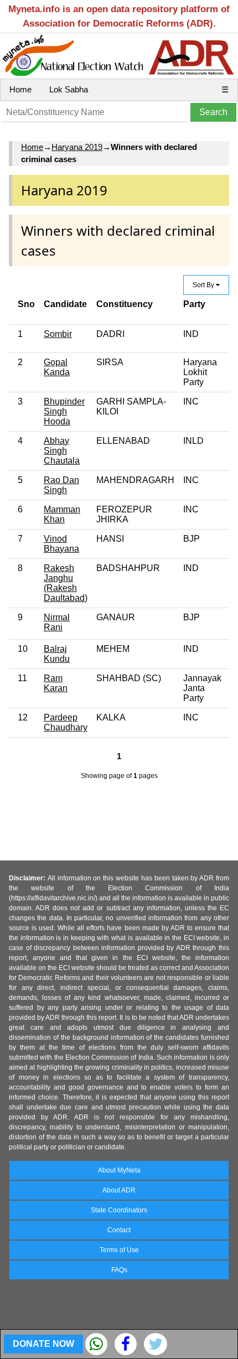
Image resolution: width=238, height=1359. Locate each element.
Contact (119, 1230)
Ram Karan (56, 683)
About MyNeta (119, 1170)
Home (20, 89)
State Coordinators (119, 1210)
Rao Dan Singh (61, 485)
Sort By (204, 285)
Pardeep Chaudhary (65, 722)
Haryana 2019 (76, 147)
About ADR (119, 1190)
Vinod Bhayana (61, 543)
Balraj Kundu (57, 653)
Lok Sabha (68, 89)
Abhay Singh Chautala (62, 450)
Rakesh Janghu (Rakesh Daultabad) (65, 583)
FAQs (119, 1270)
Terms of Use (119, 1250)
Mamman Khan (62, 514)
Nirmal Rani (57, 622)
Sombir (58, 334)
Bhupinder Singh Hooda (64, 411)
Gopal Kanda (57, 367)
